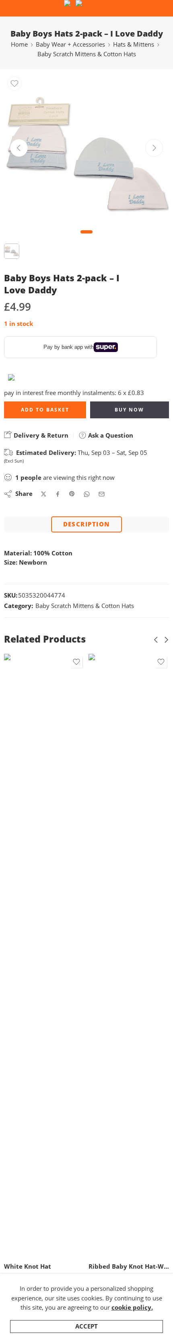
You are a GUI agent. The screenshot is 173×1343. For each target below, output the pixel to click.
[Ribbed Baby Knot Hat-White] (54, 955)
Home (19, 44)
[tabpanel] (86, 157)
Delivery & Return (40, 435)
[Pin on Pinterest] (72, 494)
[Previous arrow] (19, 148)
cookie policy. (132, 1307)
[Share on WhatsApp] (86, 494)
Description (86, 524)
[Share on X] (44, 494)
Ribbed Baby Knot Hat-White (54, 1266)
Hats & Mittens (133, 44)
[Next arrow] (154, 148)
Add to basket (45, 409)
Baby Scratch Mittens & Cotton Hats (86, 54)
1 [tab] (87, 238)
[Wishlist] (14, 83)
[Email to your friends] (101, 494)
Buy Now (129, 409)
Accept (86, 1326)
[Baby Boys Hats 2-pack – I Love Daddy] (86, 155)
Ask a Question (109, 435)
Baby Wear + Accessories (70, 44)
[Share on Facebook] (58, 494)
